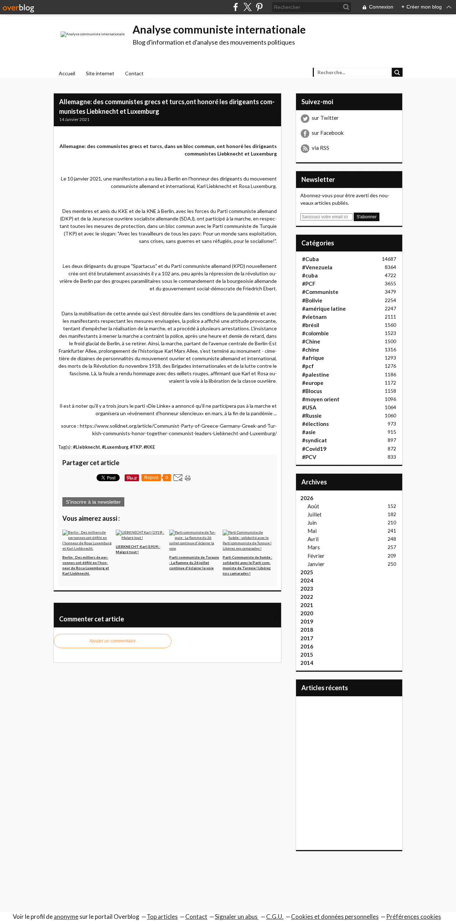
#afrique (313, 358)
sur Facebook (328, 132)
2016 (306, 646)
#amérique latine (324, 308)
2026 (306, 498)
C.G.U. (275, 916)
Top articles (162, 916)
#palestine (315, 374)
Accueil (67, 73)
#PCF (309, 283)
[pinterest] (259, 7)
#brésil (310, 325)
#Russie (312, 415)
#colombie (315, 333)
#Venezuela (317, 267)
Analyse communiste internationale (219, 29)
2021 (306, 605)
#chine (310, 349)
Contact (134, 73)
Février (316, 556)
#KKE (149, 447)
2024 (306, 580)
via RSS (320, 147)
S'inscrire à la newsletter (93, 502)
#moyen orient (321, 399)
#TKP (136, 447)
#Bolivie (312, 300)
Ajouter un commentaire (112, 640)
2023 (306, 588)
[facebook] (235, 7)
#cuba (310, 275)
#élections (315, 424)
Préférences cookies (413, 916)
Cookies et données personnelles (335, 916)
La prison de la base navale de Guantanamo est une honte (218, 617)
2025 (306, 572)
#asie (309, 432)
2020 (306, 613)
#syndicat (314, 440)
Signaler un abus (237, 916)
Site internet (100, 73)
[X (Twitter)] (247, 7)
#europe (312, 383)
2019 (306, 621)
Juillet (314, 514)
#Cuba (310, 259)
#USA (309, 407)
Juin (312, 522)
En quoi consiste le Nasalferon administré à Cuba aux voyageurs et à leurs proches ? (142, 605)
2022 (306, 597)
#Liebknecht (86, 447)
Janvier (316, 564)
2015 (306, 654)
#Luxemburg (115, 447)
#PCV (309, 457)
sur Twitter (325, 118)
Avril (312, 539)
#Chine (311, 341)
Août (313, 506)
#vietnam (314, 317)
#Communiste (320, 292)
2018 (306, 629)
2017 (306, 638)
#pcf (308, 366)
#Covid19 (314, 449)
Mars (313, 547)
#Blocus (312, 391)
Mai (312, 531)
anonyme (66, 916)
